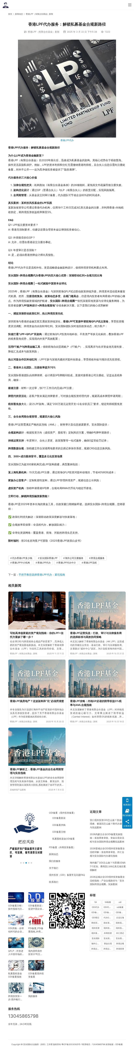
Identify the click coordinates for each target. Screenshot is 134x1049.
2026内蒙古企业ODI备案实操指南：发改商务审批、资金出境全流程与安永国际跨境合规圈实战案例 (107, 838)
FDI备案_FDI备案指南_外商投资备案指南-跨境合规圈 (35, 930)
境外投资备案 (109, 928)
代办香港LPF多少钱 (22, 558)
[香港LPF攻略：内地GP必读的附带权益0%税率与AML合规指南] (97, 679)
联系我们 (53, 881)
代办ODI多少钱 (109, 917)
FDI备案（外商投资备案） (62, 847)
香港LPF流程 (90, 562)
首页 (10, 14)
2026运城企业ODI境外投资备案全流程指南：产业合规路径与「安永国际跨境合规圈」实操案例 (107, 880)
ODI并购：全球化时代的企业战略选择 (16, 930)
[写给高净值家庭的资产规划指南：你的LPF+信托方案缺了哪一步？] (37, 611)
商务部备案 (96, 923)
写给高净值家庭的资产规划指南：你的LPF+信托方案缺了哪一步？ (36, 635)
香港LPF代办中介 (67, 562)
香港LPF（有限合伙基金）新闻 (43, 31)
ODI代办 (95, 907)
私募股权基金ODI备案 (63, 838)
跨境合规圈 (96, 949)
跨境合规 (120, 943)
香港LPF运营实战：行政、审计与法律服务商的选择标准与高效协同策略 (96, 635)
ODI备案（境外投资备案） (62, 812)
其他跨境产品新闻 (18, 789)
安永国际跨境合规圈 (121, 938)
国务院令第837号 (121, 923)
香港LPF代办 (67, 140)
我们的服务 (54, 861)
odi (120, 902)
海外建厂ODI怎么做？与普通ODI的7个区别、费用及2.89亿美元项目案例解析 (108, 866)
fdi (95, 902)
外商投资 (108, 933)
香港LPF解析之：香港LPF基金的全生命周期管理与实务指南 (37, 771)
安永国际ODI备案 (109, 938)
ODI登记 (95, 917)
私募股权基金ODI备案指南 (15, 975)
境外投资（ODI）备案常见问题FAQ (67, 874)
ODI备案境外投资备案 (36, 975)
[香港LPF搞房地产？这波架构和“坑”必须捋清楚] (37, 679)
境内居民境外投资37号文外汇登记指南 (35, 952)
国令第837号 (109, 923)
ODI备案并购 (59, 825)
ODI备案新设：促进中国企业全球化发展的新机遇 (36, 907)
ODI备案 (119, 1044)
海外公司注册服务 (74, 558)
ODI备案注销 (59, 831)
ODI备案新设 (59, 818)
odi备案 (120, 907)
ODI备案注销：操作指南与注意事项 (16, 907)
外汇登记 (120, 933)
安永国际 (96, 938)
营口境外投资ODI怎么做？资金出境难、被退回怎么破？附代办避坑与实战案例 (107, 824)
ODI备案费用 (121, 912)
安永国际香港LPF (49, 558)
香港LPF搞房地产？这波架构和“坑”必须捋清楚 (37, 701)
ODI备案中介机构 (96, 912)
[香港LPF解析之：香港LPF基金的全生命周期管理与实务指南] (37, 747)
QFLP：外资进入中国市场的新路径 (15, 952)
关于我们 (53, 868)
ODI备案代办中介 (109, 912)
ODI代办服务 (109, 907)
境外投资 (96, 928)
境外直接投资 (96, 933)
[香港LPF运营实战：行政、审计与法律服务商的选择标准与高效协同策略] (97, 611)
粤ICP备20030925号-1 (71, 1044)
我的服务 (32, 996)
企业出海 (120, 917)
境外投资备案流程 (121, 928)
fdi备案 (108, 902)
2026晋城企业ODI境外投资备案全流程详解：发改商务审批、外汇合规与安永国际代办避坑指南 (107, 852)
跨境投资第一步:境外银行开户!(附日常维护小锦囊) (15, 998)
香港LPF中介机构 (21, 562)
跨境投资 (120, 949)
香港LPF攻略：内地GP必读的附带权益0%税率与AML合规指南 (96, 703)
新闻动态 (53, 854)
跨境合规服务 (98, 558)
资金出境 (108, 943)
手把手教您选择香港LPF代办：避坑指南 (42, 574)
